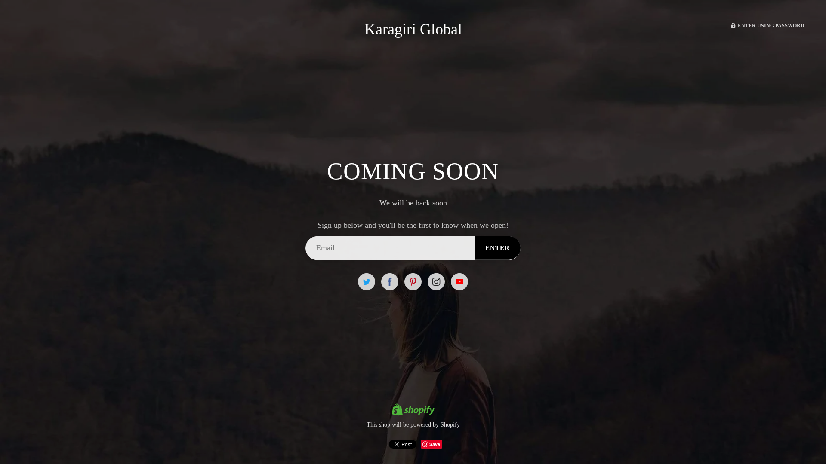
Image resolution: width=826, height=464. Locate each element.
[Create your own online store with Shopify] (413, 410)
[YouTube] (459, 281)
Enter (497, 247)
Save (434, 444)
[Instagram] (436, 281)
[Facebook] (389, 281)
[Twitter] (366, 281)
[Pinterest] (413, 281)
